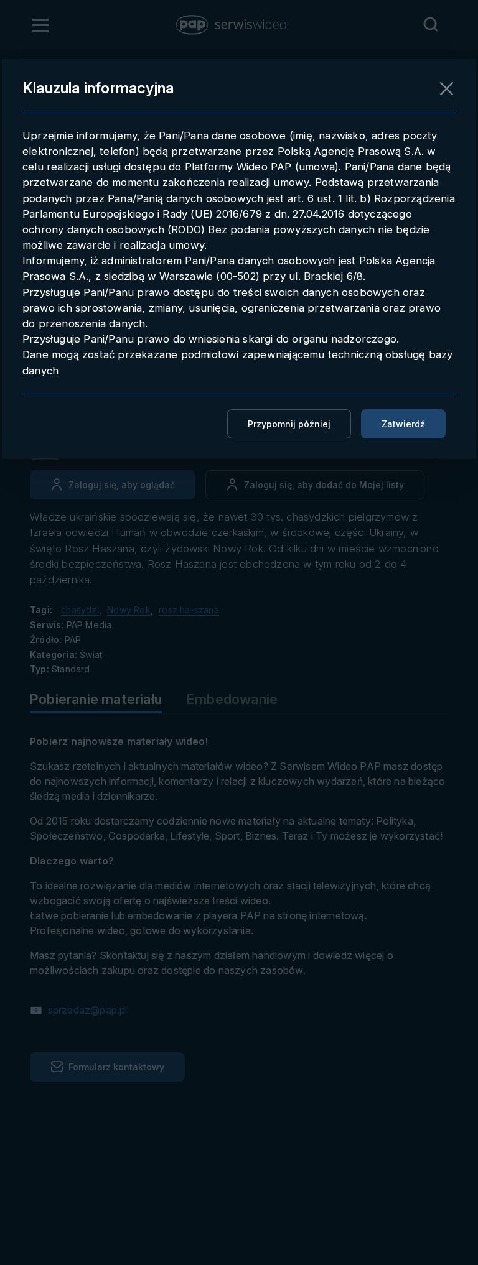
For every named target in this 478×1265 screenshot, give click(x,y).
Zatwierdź (403, 424)
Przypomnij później (289, 424)
